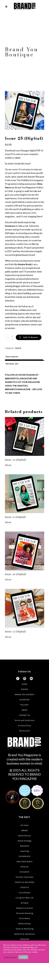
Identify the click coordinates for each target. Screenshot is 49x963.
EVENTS (24, 689)
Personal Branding (24, 913)
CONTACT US (24, 715)
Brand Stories (24, 835)
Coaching (24, 851)
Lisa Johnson (24, 892)
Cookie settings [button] (10, 957)
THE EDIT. (24, 705)
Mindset (24, 903)
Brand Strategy (24, 841)
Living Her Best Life (24, 898)
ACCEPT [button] (23, 957)
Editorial (24, 866)
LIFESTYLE (24, 887)
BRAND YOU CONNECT (24, 694)
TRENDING (24, 939)
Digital (18, 348)
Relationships (24, 923)
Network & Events (24, 908)
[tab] (24, 356)
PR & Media (24, 918)
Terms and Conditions (24, 720)
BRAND (24, 830)
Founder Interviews (24, 877)
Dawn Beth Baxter (24, 861)
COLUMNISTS (24, 856)
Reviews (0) (12, 363)
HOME (24, 684)
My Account (24, 731)
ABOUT (24, 710)
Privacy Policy (24, 725)
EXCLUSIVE (24, 872)
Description (12, 356)
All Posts (25, 825)
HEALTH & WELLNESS (24, 882)
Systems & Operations (24, 934)
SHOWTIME (24, 699)
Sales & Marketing (24, 929)
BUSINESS (24, 846)
